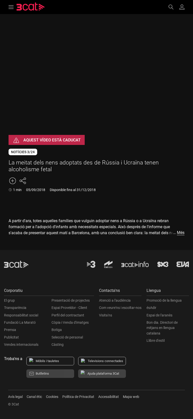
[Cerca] (173, 7)
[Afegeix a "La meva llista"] (13, 181)
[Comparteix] (23, 181)
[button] (49, 292)
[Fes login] (182, 7)
